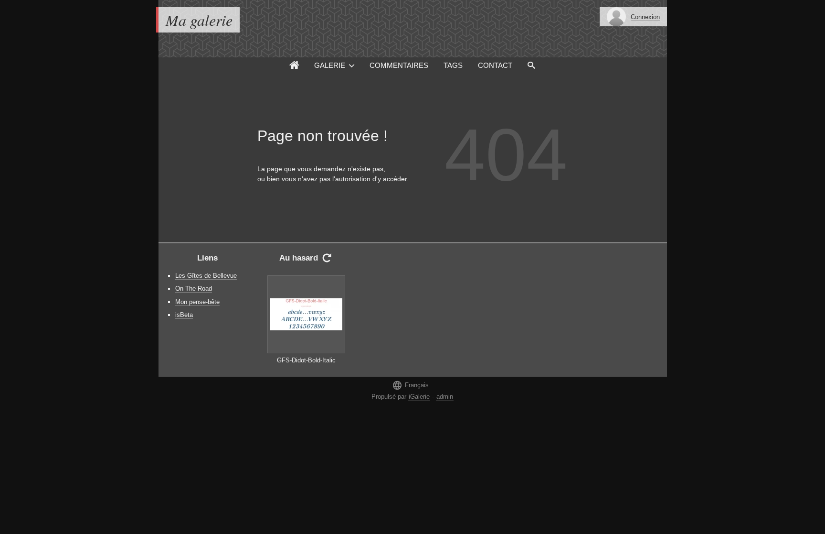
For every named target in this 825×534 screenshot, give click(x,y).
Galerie (329, 65)
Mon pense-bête (197, 301)
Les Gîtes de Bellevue (206, 275)
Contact (495, 65)
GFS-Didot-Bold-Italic (306, 360)
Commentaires (399, 65)
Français (410, 385)
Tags (453, 65)
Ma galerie (199, 20)
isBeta (184, 314)
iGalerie (419, 396)
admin (444, 396)
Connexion (645, 17)
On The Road (193, 288)
